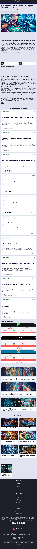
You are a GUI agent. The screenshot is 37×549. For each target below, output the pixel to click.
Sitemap (18, 489)
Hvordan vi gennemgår (18, 513)
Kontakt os (18, 510)
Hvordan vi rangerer (18, 511)
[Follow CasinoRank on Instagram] (15, 523)
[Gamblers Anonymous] (14, 538)
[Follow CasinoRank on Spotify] (22, 523)
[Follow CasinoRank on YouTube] (19, 523)
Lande (18, 488)
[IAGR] (19, 538)
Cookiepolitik (18, 547)
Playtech (18, 497)
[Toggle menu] (2, 1)
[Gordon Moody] (14, 534)
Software (18, 486)
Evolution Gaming (18, 495)
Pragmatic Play (18, 499)
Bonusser (18, 483)
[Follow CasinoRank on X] (17, 523)
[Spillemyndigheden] (6, 534)
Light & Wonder (18, 502)
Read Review (18, 333)
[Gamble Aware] (26, 534)
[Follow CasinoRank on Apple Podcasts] (24, 523)
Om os (18, 508)
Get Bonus (18, 332)
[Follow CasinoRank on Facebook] (13, 523)
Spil (18, 484)
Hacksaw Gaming (18, 500)
